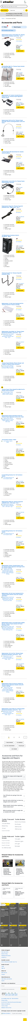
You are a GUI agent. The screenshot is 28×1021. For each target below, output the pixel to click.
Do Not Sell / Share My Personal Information (11, 1002)
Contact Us (3, 957)
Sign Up (3, 968)
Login (2, 966)
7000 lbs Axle (18, 829)
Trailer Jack (21, 745)
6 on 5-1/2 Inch (6, 845)
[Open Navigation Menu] (1, 1)
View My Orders (4, 952)
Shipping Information (6, 955)
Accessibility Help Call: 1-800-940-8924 (9, 998)
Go (26, 10)
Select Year (12, 10)
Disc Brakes (14, 749)
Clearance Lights (19, 841)
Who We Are (4, 972)
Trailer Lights (20, 836)
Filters (6, 27)
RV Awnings (20, 742)
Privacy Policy (4, 1000)
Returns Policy (4, 953)
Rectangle (17, 846)
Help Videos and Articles (6, 979)
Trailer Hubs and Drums (8, 837)
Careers (3, 974)
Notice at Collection (5, 1004)
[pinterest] (9, 994)
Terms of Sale (4, 1005)
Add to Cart (20, 78)
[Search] (3, 6)
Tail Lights (17, 839)
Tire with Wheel (6, 823)
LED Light (17, 843)
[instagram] (12, 994)
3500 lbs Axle (18, 826)
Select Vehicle (4, 10)
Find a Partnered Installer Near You (9, 962)
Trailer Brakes (9, 742)
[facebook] (6, 994)
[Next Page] (25, 737)
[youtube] (16, 994)
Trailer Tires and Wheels (8, 820)
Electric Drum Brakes (10, 745)
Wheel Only (5, 826)
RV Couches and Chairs (8, 30)
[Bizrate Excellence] (5, 1013)
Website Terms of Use (6, 1007)
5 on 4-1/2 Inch (6, 830)
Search (2, 980)
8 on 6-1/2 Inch (6, 843)
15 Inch (4, 828)
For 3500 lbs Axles (6, 847)
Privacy (2, 989)
